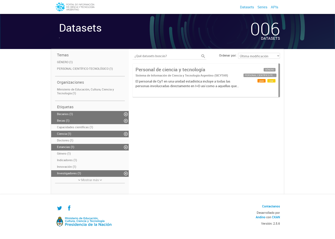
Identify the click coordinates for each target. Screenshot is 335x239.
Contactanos (271, 206)
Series (262, 7)
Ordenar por (227, 55)
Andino (260, 217)
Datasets (247, 7)
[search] (203, 56)
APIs (274, 7)
